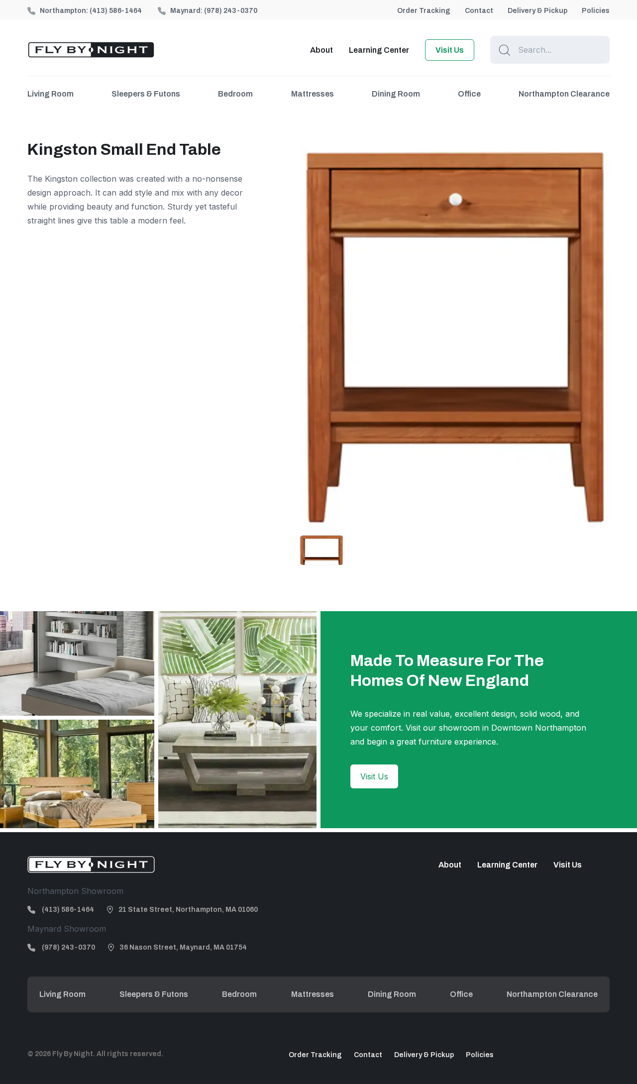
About (321, 50)
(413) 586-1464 (116, 10)
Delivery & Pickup (537, 10)
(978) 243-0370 (230, 10)
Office (469, 94)
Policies (596, 10)
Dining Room (396, 94)
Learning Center (379, 50)
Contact (479, 10)
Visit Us (449, 50)
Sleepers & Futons (145, 94)
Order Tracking (423, 10)
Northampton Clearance (564, 94)
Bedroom (235, 94)
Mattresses (312, 94)
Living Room (50, 94)
